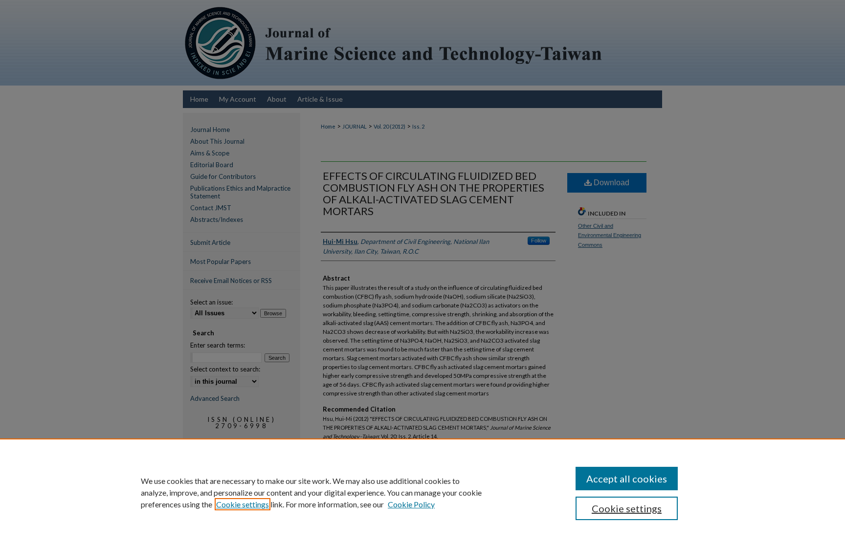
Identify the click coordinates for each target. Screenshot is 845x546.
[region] (422, 492)
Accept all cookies (626, 478)
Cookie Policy (411, 504)
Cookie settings (242, 504)
